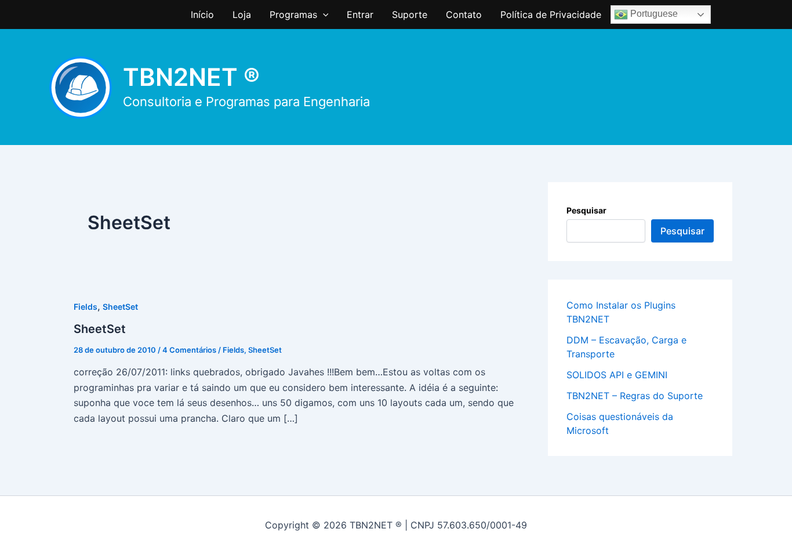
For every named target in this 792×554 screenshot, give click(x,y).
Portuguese (653, 14)
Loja (241, 14)
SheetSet (120, 307)
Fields (85, 307)
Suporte (409, 14)
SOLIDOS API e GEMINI (616, 375)
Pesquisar (586, 210)
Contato (464, 14)
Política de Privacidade (550, 14)
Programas (293, 14)
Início (202, 14)
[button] (323, 14)
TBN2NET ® (191, 77)
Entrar (360, 14)
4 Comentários (189, 349)
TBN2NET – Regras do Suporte (634, 395)
